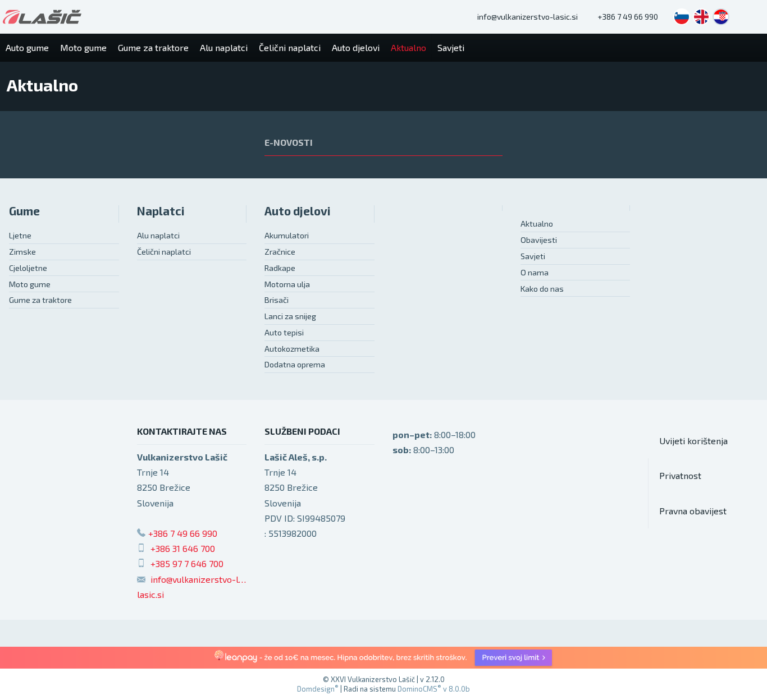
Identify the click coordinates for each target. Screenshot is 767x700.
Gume (24, 211)
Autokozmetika (291, 348)
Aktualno (537, 223)
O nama (535, 272)
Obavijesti (539, 240)
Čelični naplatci (164, 251)
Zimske (22, 251)
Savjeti (533, 256)
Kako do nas (542, 288)
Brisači (276, 300)
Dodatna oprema (294, 364)
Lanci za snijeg (290, 316)
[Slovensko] (681, 16)
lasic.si (150, 594)
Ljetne (20, 235)
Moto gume (30, 284)
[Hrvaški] (721, 16)
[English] (701, 16)
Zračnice (279, 251)
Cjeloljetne (28, 268)
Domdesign (318, 688)
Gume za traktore (40, 300)
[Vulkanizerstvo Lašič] (42, 17)
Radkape (279, 268)
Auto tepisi (284, 332)
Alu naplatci (158, 235)
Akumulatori (286, 235)
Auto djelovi (297, 211)
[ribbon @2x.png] (383, 658)
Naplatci (161, 211)
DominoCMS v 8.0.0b (434, 688)
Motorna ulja (287, 284)
